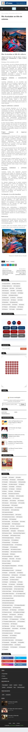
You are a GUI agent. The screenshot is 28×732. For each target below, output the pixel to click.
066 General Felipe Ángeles (19, 533)
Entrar (22, 404)
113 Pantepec (5, 582)
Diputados (6, 331)
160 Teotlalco (21, 609)
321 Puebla (20, 299)
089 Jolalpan (5, 558)
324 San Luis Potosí (6, 304)
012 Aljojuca (21, 484)
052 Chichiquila (15, 521)
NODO (15, 412)
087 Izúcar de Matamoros (7, 556)
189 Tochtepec (15, 628)
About (14, 723)
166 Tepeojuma (12, 614)
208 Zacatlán (13, 642)
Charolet (21, 725)
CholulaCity (9, 322)
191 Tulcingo (22, 628)
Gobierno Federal (6, 328)
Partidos (14, 331)
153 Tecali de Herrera (6, 607)
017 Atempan (11, 489)
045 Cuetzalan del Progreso (8, 514)
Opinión (21, 335)
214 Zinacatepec (13, 647)
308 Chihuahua (5, 290)
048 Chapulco (19, 516)
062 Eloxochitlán (5, 530)
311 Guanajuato (5, 293)
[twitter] (20, 658)
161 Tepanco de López (7, 612)
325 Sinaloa (14, 304)
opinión (3, 687)
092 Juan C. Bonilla (6, 561)
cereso (3, 676)
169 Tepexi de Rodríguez (7, 616)
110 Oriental (18, 577)
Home (10, 723)
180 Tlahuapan (14, 623)
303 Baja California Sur (7, 286)
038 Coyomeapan (6, 505)
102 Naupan (4, 572)
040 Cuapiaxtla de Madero (7, 507)
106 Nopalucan (15, 575)
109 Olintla (12, 577)
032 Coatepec (5, 500)
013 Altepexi (4, 486)
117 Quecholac (12, 584)
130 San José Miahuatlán (18, 591)
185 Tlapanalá (20, 626)
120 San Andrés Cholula (19, 586)
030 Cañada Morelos (6, 498)
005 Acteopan (12, 479)
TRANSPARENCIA (5, 413)
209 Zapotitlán (21, 642)
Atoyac (7, 261)
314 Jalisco (4, 295)
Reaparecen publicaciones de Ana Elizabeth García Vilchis (16, 435)
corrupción (8, 694)
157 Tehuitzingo (13, 609)
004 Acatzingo (5, 479)
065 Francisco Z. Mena (6, 533)
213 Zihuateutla (5, 647)
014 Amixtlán (11, 486)
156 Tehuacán (5, 609)
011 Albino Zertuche (13, 484)
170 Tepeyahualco (18, 616)
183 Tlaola (13, 626)
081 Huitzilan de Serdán (16, 549)
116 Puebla (4, 584)
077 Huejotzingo (18, 544)
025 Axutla (4, 493)
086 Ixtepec (12, 554)
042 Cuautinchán (5, 509)
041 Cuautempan (18, 507)
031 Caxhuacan (16, 498)
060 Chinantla (5, 528)
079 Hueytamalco (13, 547)
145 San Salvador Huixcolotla (8, 600)
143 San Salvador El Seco (19, 595)
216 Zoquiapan (22, 647)
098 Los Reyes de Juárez (7, 568)
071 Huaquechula (6, 540)
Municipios (21, 327)
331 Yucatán (12, 309)
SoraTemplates (12, 725)
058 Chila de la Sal (20, 526)
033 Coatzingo (13, 500)
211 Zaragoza (17, 644)
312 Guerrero (13, 293)
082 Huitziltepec (5, 551)
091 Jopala (18, 558)
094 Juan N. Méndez (6, 563)
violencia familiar (20, 687)
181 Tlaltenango (5, 626)
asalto (10, 685)
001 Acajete (4, 477)
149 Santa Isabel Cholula (7, 605)
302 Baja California (16, 283)
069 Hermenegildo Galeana (8, 537)
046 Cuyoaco (18, 514)
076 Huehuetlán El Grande (7, 544)
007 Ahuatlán (5, 482)
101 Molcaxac (18, 570)
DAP (3, 694)
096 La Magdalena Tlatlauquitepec (9, 565)
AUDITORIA (4, 412)
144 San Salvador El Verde (7, 598)
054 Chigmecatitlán (6, 523)
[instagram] (7, 664)
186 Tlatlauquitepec (6, 628)
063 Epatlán (13, 530)
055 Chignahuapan (16, 523)
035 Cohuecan (5, 502)
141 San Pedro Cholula (7, 595)
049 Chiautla (4, 519)
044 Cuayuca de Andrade (7, 512)
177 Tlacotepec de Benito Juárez (9, 621)
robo (15, 687)
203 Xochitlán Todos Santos (8, 640)
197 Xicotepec (17, 633)
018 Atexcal (18, 489)
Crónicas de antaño (12, 701)
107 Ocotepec (22, 575)
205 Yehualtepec (18, 640)
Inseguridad (21, 331)
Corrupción (14, 335)
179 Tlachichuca (5, 623)
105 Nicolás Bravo (6, 575)
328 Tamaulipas (12, 306)
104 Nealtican (20, 572)
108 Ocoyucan (5, 577)
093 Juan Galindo (15, 561)
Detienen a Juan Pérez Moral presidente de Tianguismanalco (15, 442)
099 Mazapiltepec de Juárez (8, 570)
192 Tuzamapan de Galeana (8, 630)
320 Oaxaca (13, 299)
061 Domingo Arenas (14, 528)
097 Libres (20, 565)
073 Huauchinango (6, 542)
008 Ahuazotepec (13, 482)
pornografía (9, 687)
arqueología (4, 673)
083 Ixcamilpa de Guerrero (16, 551)
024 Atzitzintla (17, 491)
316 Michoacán (5, 297)
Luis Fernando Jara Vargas (14, 427)
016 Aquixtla (4, 489)
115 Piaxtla (20, 582)
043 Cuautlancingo (15, 509)
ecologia (6, 13)
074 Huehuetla (15, 542)
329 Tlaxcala (20, 306)
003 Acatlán (18, 477)
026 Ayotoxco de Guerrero (13, 493)
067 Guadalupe (5, 535)
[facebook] (7, 658)
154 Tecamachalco (17, 607)
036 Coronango (13, 502)
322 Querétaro (5, 302)
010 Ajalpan (4, 484)
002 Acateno (11, 477)
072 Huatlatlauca (14, 540)
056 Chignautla (5, 526)
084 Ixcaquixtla (5, 554)
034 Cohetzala (21, 500)
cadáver (15, 685)
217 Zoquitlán (5, 649)
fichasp (20, 685)
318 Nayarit (19, 297)
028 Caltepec (11, 496)
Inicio (2, 13)
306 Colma (12, 288)
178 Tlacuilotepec (21, 621)
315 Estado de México (13, 295)
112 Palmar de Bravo (14, 579)
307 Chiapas (18, 288)
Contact (18, 723)
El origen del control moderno (15, 708)
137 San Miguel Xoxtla (20, 593)
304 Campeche (17, 286)
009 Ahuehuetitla (21, 482)
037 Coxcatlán (21, 502)
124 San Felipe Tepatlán (7, 589)
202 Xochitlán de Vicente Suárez (9, 637)
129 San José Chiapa (6, 591)
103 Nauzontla (12, 572)
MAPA (14, 322)
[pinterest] (20, 661)
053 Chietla (22, 521)
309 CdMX (12, 290)
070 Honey (17, 537)
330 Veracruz (5, 309)
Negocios (6, 335)
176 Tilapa (22, 619)
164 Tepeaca (5, 614)
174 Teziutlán (5, 619)
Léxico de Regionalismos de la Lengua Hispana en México (15, 421)
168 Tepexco (20, 614)
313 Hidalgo (20, 293)
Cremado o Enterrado (13, 715)
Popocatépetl (5, 685)
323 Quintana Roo (13, 302)
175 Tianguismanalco (14, 619)
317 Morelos (12, 297)
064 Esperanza (21, 530)
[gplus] (7, 661)
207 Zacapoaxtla (5, 642)
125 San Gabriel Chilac (19, 589)
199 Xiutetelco (5, 635)
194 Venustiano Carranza (7, 633)
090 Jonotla (11, 558)
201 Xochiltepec (13, 635)
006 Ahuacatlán (20, 479)
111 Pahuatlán (5, 579)
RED (19, 322)
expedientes (5, 678)
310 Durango (19, 290)
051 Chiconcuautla (6, 521)
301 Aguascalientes (6, 283)
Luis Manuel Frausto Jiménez (15, 448)
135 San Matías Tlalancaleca (8, 593)
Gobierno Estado (14, 328)
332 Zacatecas (19, 309)
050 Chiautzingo (12, 519)
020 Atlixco (4, 491)
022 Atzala (11, 491)
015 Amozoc (18, 486)
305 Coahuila (5, 288)
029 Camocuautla (19, 496)
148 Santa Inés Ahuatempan (8, 602)
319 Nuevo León (5, 299)
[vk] (20, 664)
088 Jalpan (16, 556)
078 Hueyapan (5, 547)
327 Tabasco (4, 306)
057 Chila (12, 526)
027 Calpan (4, 496)
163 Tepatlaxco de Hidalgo (18, 612)
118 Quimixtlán (20, 584)
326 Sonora (21, 304)
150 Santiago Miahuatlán (19, 605)
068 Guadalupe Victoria (15, 535)
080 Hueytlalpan (5, 549)
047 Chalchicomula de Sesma (8, 516)
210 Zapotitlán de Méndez (7, 644)
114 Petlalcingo (13, 582)
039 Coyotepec (14, 505)
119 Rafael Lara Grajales (7, 586)
